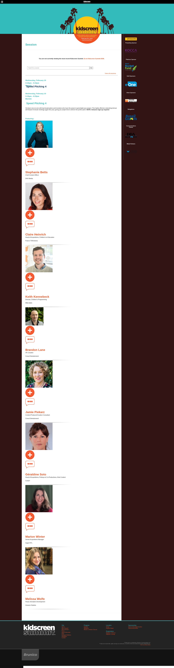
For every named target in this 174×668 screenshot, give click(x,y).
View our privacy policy (145, 644)
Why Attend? (65, 628)
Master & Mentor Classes (90, 629)
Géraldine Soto (35, 474)
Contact (64, 637)
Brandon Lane (35, 349)
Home (63, 627)
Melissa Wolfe (35, 599)
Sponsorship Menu (133, 628)
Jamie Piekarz (35, 412)
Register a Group (110, 634)
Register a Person (110, 633)
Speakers (86, 628)
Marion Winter (35, 536)
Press (63, 631)
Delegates (64, 636)
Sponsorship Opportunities (135, 627)
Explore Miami (110, 628)
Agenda (86, 627)
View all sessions (110, 73)
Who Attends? (65, 629)
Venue (107, 627)
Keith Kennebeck (37, 296)
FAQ (63, 633)
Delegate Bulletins (66, 635)
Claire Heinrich (35, 234)
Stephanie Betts (36, 172)
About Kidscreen (66, 632)
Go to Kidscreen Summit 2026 (94, 58)
